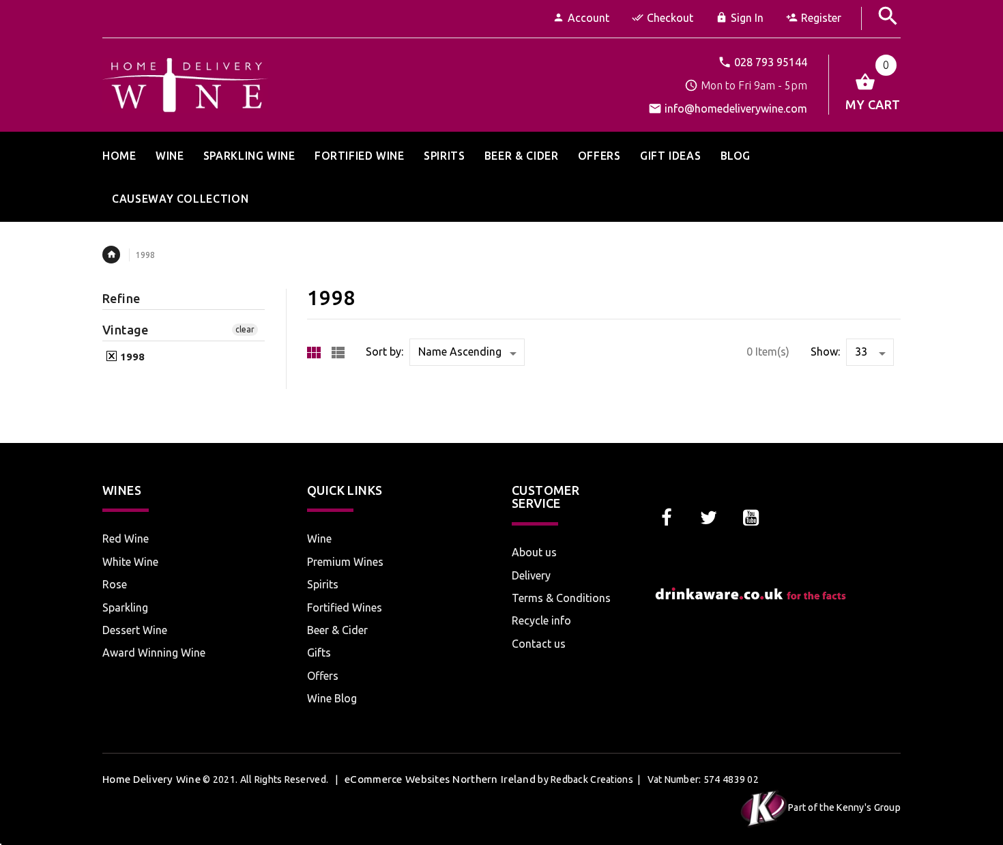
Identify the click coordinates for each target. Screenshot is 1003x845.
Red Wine (125, 538)
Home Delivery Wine (151, 779)
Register (821, 18)
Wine (319, 538)
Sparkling (125, 607)
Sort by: (384, 351)
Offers (322, 676)
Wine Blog (332, 698)
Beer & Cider (337, 630)
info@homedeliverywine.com (736, 108)
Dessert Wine (134, 630)
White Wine (130, 562)
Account (588, 18)
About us (534, 552)
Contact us (539, 644)
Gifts (319, 652)
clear (245, 329)
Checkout (670, 18)
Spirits (322, 584)
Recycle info (541, 620)
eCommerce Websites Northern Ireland (440, 779)
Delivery (531, 575)
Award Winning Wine (153, 652)
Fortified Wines (344, 607)
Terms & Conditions (561, 598)
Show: (825, 351)
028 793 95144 (770, 62)
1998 (131, 356)
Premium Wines (345, 562)
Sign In (747, 18)
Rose (114, 584)
